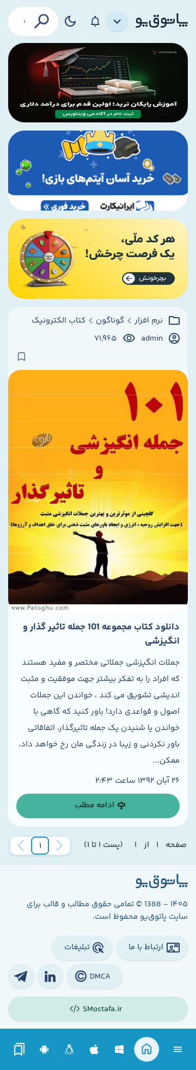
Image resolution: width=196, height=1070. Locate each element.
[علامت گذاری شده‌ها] (19, 1049)
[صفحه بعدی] (20, 846)
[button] (40, 846)
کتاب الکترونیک (58, 321)
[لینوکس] (69, 1049)
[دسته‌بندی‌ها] (117, 21)
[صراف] (98, 259)
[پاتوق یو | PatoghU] (162, 21)
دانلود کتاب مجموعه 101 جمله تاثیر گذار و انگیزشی (101, 634)
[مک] (94, 1049)
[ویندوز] (119, 1049)
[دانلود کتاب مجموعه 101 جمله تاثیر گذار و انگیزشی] (98, 491)
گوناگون (110, 321)
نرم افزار (148, 321)
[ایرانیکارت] (98, 171)
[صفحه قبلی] (59, 846)
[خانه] (147, 1049)
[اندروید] (44, 1049)
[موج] (98, 83)
